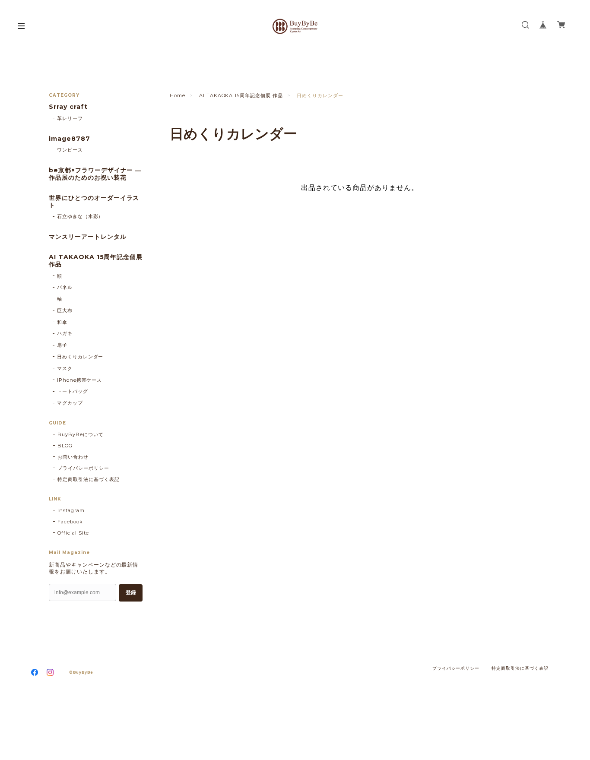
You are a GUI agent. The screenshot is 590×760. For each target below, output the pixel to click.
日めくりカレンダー (80, 357)
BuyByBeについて (80, 434)
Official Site (73, 533)
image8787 (69, 138)
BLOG (65, 446)
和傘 (62, 322)
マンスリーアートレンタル (88, 237)
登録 (131, 592)
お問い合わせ (73, 457)
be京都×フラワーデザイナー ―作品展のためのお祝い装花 (95, 174)
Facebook (70, 522)
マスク (65, 368)
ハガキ (65, 333)
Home (177, 95)
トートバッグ (72, 391)
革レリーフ (70, 118)
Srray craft (68, 107)
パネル (65, 287)
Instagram (71, 510)
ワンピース (70, 150)
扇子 (62, 345)
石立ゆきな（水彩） (80, 216)
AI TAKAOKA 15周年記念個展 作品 (241, 95)
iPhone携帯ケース (79, 380)
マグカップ (70, 403)
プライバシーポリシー (83, 468)
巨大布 (65, 310)
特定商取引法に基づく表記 (88, 479)
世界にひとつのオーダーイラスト (94, 201)
